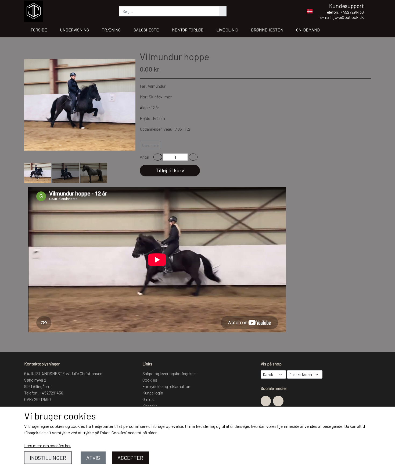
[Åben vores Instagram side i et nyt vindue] (278, 401)
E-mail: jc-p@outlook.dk (341, 17)
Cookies (149, 379)
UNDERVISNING (74, 29)
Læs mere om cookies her (47, 445)
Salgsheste (146, 29)
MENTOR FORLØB (187, 29)
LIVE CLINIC (227, 29)
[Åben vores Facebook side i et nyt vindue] (266, 401)
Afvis (93, 457)
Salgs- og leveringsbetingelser (169, 373)
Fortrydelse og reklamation (166, 386)
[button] (157, 157)
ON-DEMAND (308, 29)
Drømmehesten (267, 29)
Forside (39, 29)
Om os (148, 399)
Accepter (130, 457)
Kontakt (149, 405)
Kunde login (152, 392)
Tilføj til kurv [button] (170, 170)
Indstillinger (48, 457)
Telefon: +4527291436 (344, 12)
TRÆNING (111, 29)
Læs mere (150, 145)
